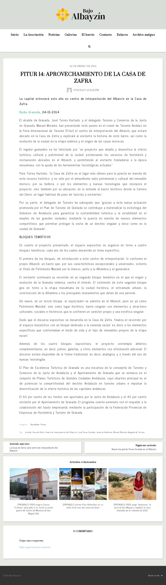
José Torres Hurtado (86, 432)
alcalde (28, 432)
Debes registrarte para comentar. (35, 547)
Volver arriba (154, 575)
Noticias (54, 35)
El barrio (88, 35)
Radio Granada (29, 112)
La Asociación (34, 35)
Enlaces (122, 35)
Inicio (15, 35)
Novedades (34, 424)
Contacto (105, 35)
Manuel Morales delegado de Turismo (128, 432)
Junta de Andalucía (104, 432)
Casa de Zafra (38, 432)
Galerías (71, 35)
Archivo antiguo (144, 35)
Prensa (43, 424)
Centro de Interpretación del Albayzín (61, 432)
